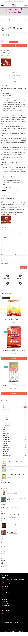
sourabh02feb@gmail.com (11, 589)
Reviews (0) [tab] (14, 81)
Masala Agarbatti (6, 437)
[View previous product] (2, 20)
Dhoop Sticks (5, 421)
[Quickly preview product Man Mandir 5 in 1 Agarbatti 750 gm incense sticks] (26, 328)
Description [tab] (14, 72)
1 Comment (16, 507)
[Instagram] (11, 1)
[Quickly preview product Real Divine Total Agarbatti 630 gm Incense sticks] (26, 363)
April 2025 (3, 551)
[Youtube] (21, 1)
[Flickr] (17, 1)
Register (3, 560)
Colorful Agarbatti (6, 411)
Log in (2, 562)
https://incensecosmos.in (11, 593)
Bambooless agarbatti (7, 409)
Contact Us (15, 627)
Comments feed (4, 565)
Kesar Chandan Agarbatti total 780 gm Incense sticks (14, 319)
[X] (5, 1)
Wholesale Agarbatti (7, 455)
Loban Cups (5, 435)
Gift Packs (6, 601)
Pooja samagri (5, 445)
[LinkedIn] (13, 1)
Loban (4, 431)
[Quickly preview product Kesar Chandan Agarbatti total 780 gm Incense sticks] (26, 297)
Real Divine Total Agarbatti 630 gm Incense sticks (14, 385)
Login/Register (5, 627)
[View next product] (26, 20)
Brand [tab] (14, 78)
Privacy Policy (6, 629)
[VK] (10, 1)
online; (21, 53)
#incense (9, 53)
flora (4, 427)
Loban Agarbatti (6, 433)
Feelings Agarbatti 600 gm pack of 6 (14, 505)
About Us (10, 627)
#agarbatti (6, 53)
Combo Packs (5, 415)
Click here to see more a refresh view (11, 622)
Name (3, 254)
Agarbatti (5, 403)
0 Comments (14, 493)
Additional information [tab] (14, 75)
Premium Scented (6, 449)
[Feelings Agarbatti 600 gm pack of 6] (3, 506)
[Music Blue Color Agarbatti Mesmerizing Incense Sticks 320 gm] (3, 516)
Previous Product (7, 19)
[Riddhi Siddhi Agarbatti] (6, 62)
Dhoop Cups (5, 419)
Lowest (18, 53)
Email (16, 254)
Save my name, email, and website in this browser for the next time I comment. (13, 262)
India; (16, 53)
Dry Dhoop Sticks (6, 425)
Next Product (22, 19)
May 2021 (3, 553)
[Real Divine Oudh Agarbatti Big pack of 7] (3, 492)
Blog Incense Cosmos (13, 629)
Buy (12, 53)
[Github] (16, 1)
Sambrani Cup (5, 451)
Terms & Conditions (21, 627)
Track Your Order (21, 629)
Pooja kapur (5, 443)
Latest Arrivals (6, 605)
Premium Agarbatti (14, 318)
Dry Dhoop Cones (6, 423)
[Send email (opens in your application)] (22, 1)
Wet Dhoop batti (6, 453)
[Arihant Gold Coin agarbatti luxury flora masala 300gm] (3, 499)
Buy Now (14, 45)
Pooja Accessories (6, 441)
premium (7, 55)
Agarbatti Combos (6, 405)
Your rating (4, 237)
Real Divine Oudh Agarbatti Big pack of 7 (15, 491)
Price (10, 55)
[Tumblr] (14, 1)
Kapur (4, 429)
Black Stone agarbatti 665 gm (13, 524)
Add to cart (14, 41)
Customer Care (7, 610)
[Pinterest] (8, 1)
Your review (4, 241)
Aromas (5, 599)
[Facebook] (7, 1)
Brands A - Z (6, 603)
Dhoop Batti (5, 417)
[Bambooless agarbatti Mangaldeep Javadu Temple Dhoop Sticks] (3, 532)
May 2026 (3, 549)
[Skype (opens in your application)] (19, 1)
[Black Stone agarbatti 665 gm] (3, 525)
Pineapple (3, 55)
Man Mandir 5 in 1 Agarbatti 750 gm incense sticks (14, 350)
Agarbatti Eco (8, 52)
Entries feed (3, 563)
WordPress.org (4, 566)
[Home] (1, 14)
